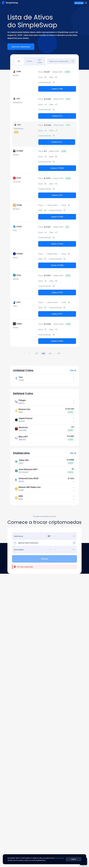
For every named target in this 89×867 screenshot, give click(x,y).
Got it (73, 859)
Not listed (39, 61)
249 (50, 353)
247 (36, 353)
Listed (29, 61)
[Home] (10, 3)
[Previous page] (25, 353)
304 (58, 353)
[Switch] (74, 543)
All (19, 61)
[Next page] (64, 353)
